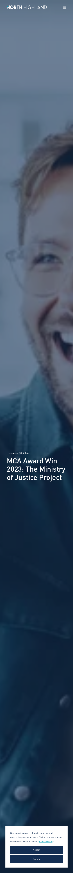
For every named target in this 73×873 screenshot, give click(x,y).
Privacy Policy (46, 841)
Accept (36, 849)
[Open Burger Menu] (64, 7)
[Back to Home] (27, 7)
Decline (36, 859)
